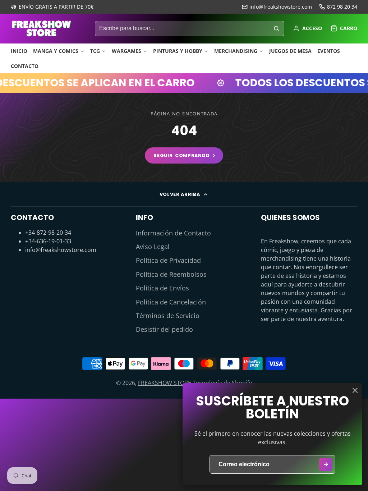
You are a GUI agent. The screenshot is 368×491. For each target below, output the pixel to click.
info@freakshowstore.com (280, 6)
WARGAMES (126, 50)
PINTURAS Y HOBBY (177, 50)
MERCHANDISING (235, 50)
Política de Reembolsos (171, 274)
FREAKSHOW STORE (164, 383)
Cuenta (307, 28)
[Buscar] (276, 28)
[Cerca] (355, 390)
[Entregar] (325, 464)
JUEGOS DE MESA (290, 50)
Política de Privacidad (168, 260)
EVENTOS (328, 50)
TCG (95, 50)
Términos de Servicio (167, 315)
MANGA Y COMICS (55, 50)
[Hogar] (41, 28)
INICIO (19, 50)
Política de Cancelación (171, 302)
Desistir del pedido (164, 329)
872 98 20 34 (342, 6)
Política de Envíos (162, 288)
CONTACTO (24, 66)
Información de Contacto (173, 233)
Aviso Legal (153, 246)
